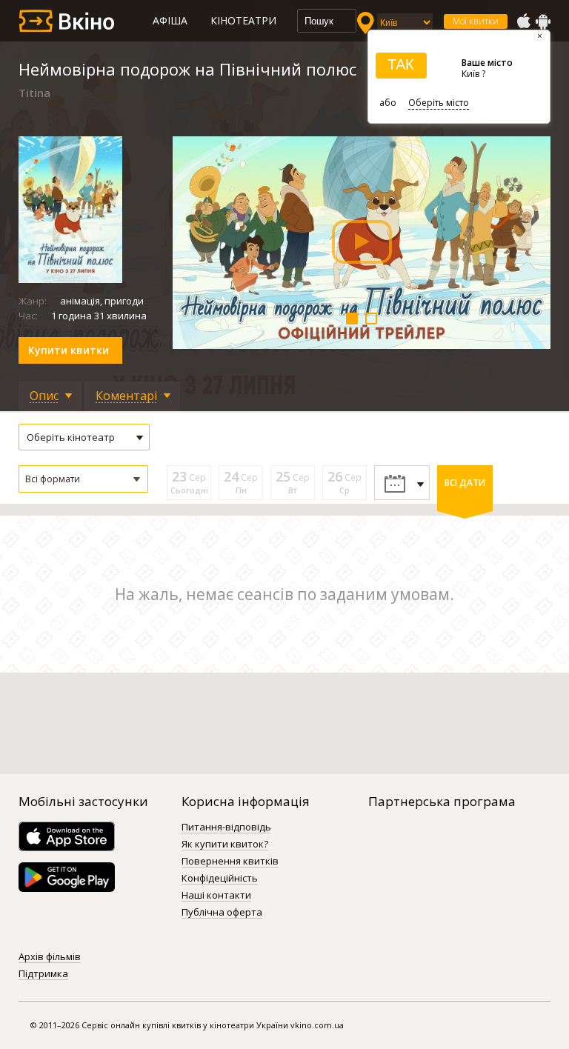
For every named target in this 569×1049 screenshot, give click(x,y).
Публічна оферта (222, 913)
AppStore (523, 21)
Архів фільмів (50, 957)
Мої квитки (476, 21)
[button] (83, 479)
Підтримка (43, 974)
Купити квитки (68, 350)
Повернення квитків (230, 861)
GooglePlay (543, 21)
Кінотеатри (243, 20)
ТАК (400, 64)
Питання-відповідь (226, 827)
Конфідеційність (220, 879)
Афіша (170, 20)
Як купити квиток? (225, 844)
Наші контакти (216, 896)
